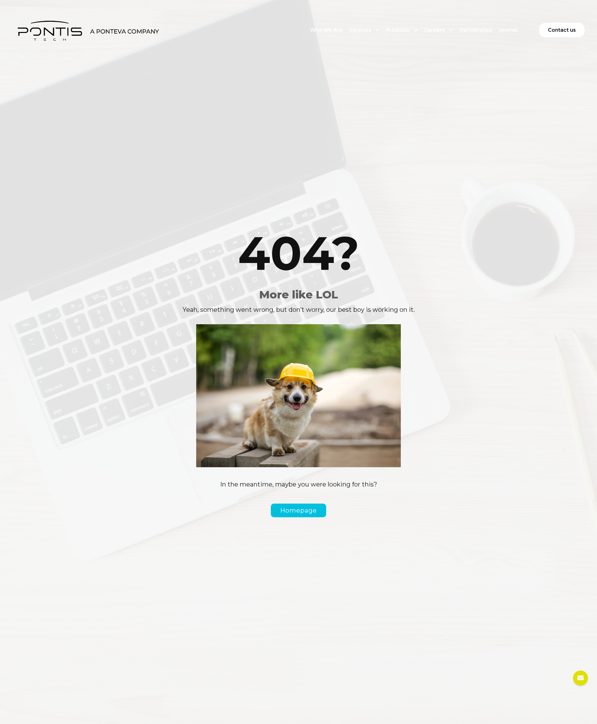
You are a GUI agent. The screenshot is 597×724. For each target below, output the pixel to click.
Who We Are (326, 30)
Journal (508, 30)
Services (360, 30)
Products (398, 30)
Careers (434, 30)
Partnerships (476, 30)
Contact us (562, 30)
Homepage (298, 510)
